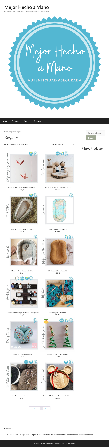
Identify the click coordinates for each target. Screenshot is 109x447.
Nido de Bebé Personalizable (22, 271)
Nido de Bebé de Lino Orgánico (22, 229)
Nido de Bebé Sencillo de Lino (57, 271)
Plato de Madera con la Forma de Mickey (58, 396)
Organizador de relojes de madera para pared (22, 312)
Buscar (90, 138)
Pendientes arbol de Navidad (57, 354)
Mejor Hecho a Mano (26, 7)
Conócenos (38, 121)
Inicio (6, 132)
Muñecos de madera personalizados (57, 187)
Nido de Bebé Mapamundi (57, 229)
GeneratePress (70, 444)
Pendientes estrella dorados (22, 396)
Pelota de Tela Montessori (22, 354)
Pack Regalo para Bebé (57, 312)
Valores (5, 121)
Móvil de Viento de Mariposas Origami (22, 187)
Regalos (12, 132)
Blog (25, 121)
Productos (15, 121)
